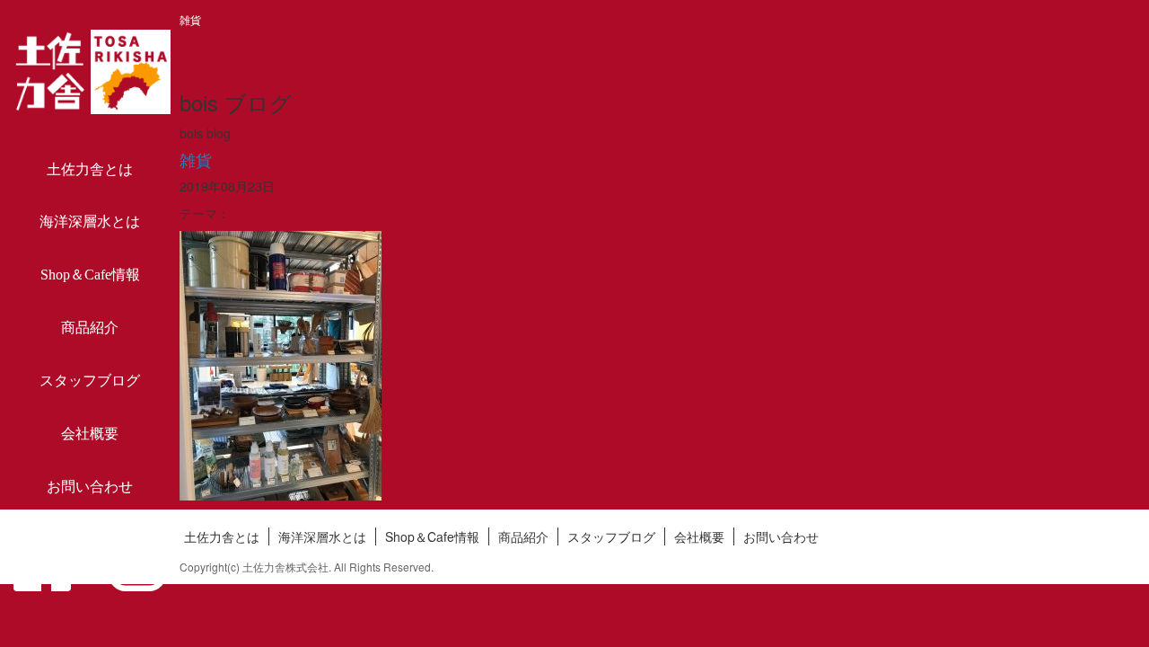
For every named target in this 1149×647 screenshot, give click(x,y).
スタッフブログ (89, 380)
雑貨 (196, 159)
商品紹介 (89, 327)
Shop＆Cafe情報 (90, 274)
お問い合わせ (90, 486)
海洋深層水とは (89, 221)
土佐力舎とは (90, 169)
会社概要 (89, 433)
